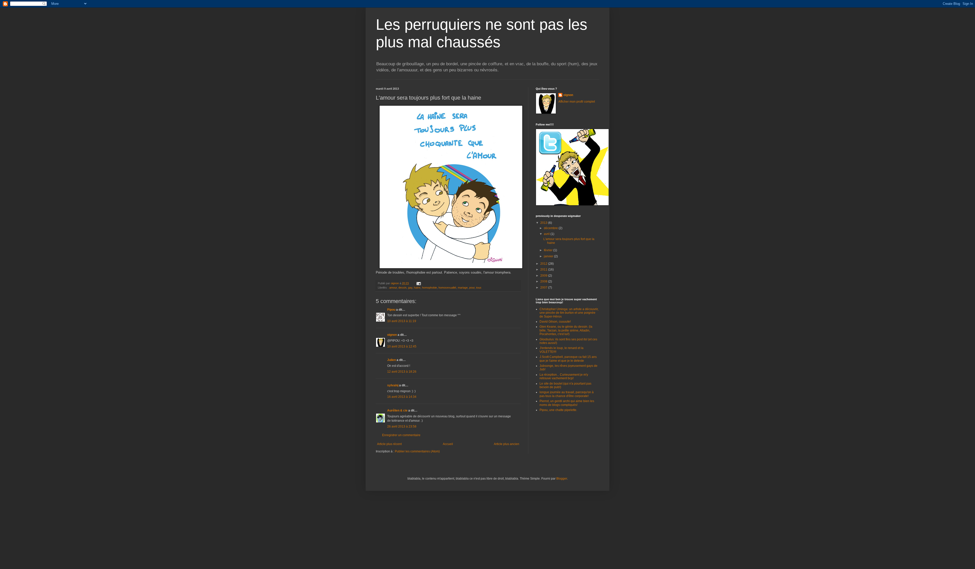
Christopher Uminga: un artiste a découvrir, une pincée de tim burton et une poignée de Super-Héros (569, 312)
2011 (544, 269)
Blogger (561, 478)
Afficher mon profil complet (576, 101)
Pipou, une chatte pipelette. (558, 410)
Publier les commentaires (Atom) (417, 451)
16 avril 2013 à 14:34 (401, 397)
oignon (392, 335)
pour (472, 287)
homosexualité (447, 287)
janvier (549, 256)
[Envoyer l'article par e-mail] (418, 283)
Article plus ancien (506, 444)
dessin (402, 287)
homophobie (429, 287)
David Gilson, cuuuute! (555, 321)
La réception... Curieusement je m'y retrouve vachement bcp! (564, 376)
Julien (391, 360)
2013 (544, 223)
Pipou (391, 309)
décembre (551, 228)
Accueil (448, 444)
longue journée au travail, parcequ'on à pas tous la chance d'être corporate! (567, 394)
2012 (544, 263)
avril (547, 234)
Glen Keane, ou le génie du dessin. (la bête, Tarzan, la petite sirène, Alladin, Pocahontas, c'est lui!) (566, 330)
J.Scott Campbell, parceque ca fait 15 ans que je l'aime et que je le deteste (568, 358)
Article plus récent (389, 444)
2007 (544, 287)
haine (417, 287)
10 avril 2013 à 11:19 (401, 321)
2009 (544, 275)
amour (393, 287)
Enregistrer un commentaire (401, 435)
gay (410, 287)
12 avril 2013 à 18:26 (401, 371)
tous (478, 287)
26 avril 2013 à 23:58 (401, 426)
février (548, 250)
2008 (544, 281)
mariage (463, 287)
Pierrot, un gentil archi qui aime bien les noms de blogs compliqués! (567, 402)
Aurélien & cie (397, 410)
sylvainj (392, 385)
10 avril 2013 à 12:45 (401, 346)
